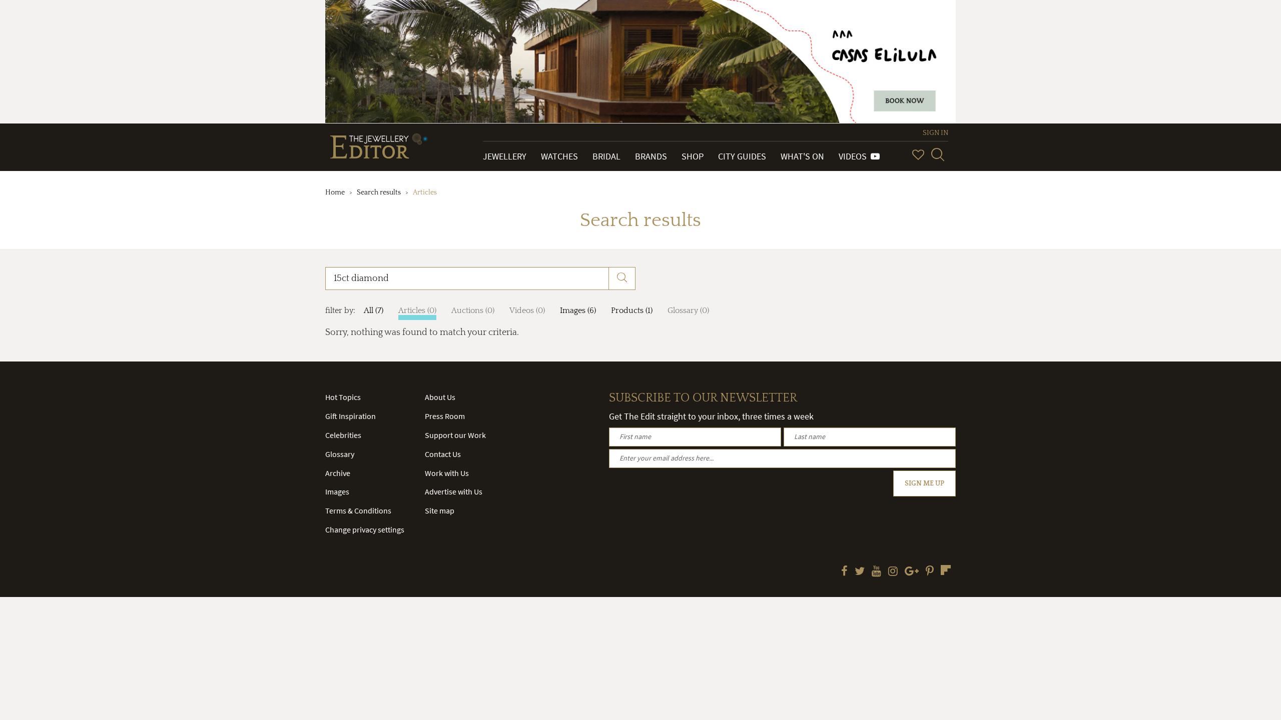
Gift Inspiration (350, 416)
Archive (337, 473)
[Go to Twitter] (860, 572)
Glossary (339, 454)
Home (335, 192)
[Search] (937, 154)
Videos (855, 156)
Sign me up (924, 484)
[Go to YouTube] (876, 572)
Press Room (445, 416)
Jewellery (504, 156)
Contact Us (443, 454)
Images (337, 491)
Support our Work (455, 435)
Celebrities (343, 435)
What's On (802, 156)
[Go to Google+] (912, 572)
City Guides (742, 156)
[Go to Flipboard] (946, 570)
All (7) (373, 310)
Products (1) (632, 310)
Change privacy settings (364, 529)
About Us (440, 397)
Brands (651, 156)
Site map (439, 511)
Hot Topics (343, 397)
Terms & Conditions (358, 511)
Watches (559, 156)
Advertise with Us (453, 491)
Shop (693, 156)
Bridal (606, 156)
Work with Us (447, 473)
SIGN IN (935, 133)
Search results (379, 192)
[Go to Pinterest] (930, 572)
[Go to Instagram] (893, 572)
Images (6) (578, 310)
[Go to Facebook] (844, 572)
